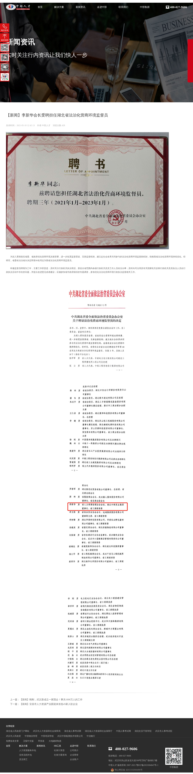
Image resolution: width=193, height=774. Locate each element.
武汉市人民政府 (13, 736)
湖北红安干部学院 (143, 731)
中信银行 (91, 736)
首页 (40, 7)
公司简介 (74, 750)
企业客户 (74, 759)
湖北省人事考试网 (72, 731)
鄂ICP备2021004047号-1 (147, 765)
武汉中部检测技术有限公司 (70, 736)
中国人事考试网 (123, 731)
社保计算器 (59, 750)
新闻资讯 (80, 7)
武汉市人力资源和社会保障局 (46, 731)
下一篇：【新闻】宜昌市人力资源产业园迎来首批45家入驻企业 (44, 704)
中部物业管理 (31, 736)
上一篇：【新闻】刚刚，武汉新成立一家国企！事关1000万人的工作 (46, 699)
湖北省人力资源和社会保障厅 (98, 731)
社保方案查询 (60, 755)
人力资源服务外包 (27, 750)
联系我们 (123, 7)
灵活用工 (23, 759)
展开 (190, 57)
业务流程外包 (25, 755)
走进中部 (102, 7)
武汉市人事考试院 (163, 731)
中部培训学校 (47, 736)
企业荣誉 (74, 755)
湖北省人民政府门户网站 (17, 731)
